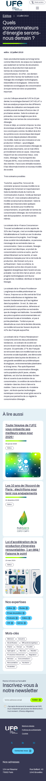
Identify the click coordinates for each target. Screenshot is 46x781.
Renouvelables (12, 663)
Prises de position (14, 613)
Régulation (32, 655)
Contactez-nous (21, 751)
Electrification (12, 643)
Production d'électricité (15, 655)
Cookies (25, 733)
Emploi (9, 647)
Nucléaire (25, 663)
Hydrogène (11, 651)
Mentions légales (28, 726)
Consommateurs (24, 659)
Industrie (21, 639)
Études (22, 608)
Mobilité (33, 651)
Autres (20, 623)
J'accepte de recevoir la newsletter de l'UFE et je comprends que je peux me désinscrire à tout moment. (24, 708)
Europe (19, 647)
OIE (8, 623)
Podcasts (11, 618)
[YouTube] (34, 743)
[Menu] (37, 8)
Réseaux (10, 659)
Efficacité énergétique (30, 643)
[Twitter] (12, 743)
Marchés (23, 651)
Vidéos (24, 618)
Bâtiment (10, 639)
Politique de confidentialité (31, 730)
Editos (7, 15)
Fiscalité (29, 647)
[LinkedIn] (23, 743)
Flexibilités (11, 666)
